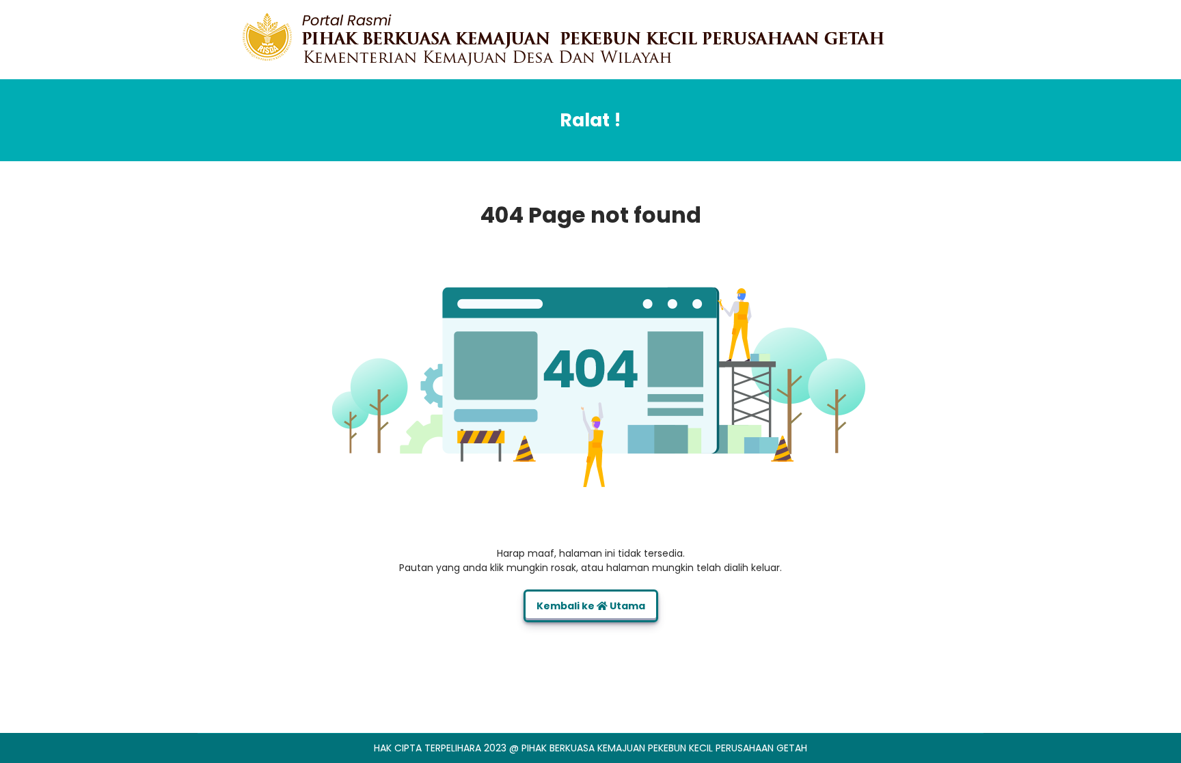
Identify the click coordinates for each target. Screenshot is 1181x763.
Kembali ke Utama (591, 606)
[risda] (563, 39)
